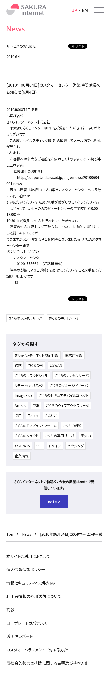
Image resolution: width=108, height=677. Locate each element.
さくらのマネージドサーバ (69, 385)
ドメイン (55, 445)
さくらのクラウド (27, 435)
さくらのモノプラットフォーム (36, 425)
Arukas (20, 405)
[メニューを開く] (99, 10)
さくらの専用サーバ (63, 318)
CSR (36, 405)
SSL (39, 445)
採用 (18, 415)
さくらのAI (35, 365)
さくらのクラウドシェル (31, 375)
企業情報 (22, 455)
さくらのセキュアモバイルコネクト (64, 395)
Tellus (33, 415)
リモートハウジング (29, 385)
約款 (18, 365)
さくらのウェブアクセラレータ (67, 405)
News (26, 534)
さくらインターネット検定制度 (37, 355)
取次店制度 (74, 355)
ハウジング (75, 445)
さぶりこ (51, 415)
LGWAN (56, 365)
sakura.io (22, 445)
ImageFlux (23, 395)
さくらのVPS (72, 425)
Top (9, 534)
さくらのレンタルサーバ (25, 318)
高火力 (86, 435)
